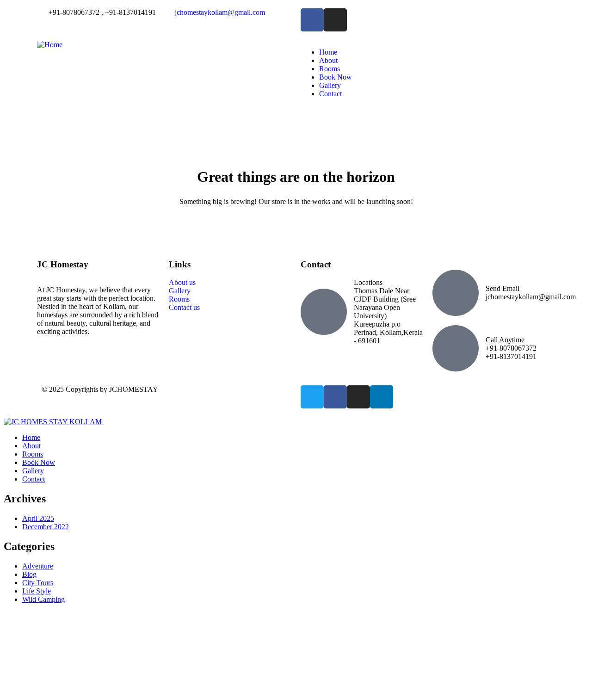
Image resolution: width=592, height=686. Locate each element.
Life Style (36, 591)
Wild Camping (43, 599)
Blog (29, 574)
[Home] (49, 45)
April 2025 (38, 518)
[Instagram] (358, 396)
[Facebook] (335, 396)
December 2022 (45, 527)
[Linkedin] (381, 396)
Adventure (37, 566)
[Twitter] (312, 396)
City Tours (37, 583)
